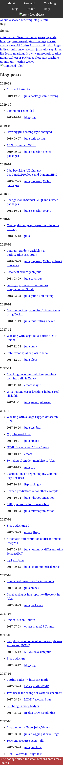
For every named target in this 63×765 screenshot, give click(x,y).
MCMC (47, 181)
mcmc (32, 53)
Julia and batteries (18, 89)
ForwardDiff (14, 553)
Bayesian (36, 152)
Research (29, 3)
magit (17, 53)
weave (30, 61)
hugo (57, 45)
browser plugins (44, 713)
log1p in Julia (15, 560)
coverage (40, 41)
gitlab (49, 45)
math (24, 53)
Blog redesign (16, 658)
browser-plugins (23, 41)
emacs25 (14, 45)
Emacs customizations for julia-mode (30, 581)
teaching (53, 57)
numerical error (48, 567)
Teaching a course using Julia (25, 740)
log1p (8, 53)
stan (44, 57)
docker (51, 41)
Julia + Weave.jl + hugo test (24, 754)
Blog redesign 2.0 (18, 525)
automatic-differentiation (16, 37)
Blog (15, 9)
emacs (4, 45)
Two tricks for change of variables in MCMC (35, 693)
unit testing (46, 296)
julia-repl (48, 49)
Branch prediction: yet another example (32, 491)
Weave (47, 734)
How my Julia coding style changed (29, 132)
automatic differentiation (47, 549)
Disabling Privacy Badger (23, 706)
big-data (51, 37)
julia (39, 49)
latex (58, 49)
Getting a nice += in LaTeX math (27, 680)
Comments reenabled (20, 111)
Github (31, 9)
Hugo (36, 532)
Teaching (50, 3)
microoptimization (49, 53)
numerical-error (10, 57)
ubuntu (4, 61)
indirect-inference (12, 49)
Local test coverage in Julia (24, 272)
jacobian (29, 49)
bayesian (39, 37)
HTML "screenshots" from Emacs (28, 447)
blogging (6, 41)
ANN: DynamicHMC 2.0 (21, 145)
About (11, 3)
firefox (24, 45)
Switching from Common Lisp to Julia (31, 460)
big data (36, 427)
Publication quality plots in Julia (27, 353)
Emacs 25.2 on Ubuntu (21, 620)
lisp (2, 53)
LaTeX (28, 686)
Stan (48, 699)
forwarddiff (37, 45)
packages (28, 57)
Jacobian (38, 699)
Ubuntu (49, 626)
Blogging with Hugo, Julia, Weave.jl (29, 727)
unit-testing (17, 61)
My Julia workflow (19, 434)
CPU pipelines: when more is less (28, 504)
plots (38, 57)
